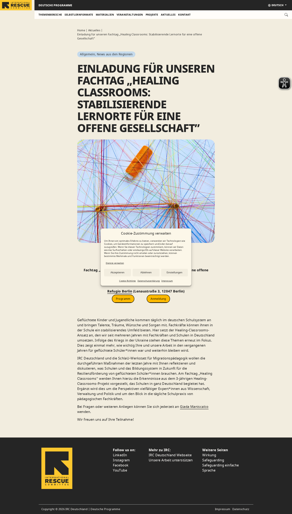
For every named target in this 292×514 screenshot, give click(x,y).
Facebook (120, 465)
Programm (123, 299)
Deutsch (277, 5)
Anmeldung (158, 299)
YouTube (120, 470)
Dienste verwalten (115, 263)
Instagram (121, 460)
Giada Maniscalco (194, 406)
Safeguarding (213, 460)
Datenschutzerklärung (149, 280)
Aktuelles (168, 14)
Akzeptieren (117, 272)
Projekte (152, 14)
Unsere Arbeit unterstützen (171, 460)
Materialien (105, 14)
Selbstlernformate (79, 14)
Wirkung (209, 455)
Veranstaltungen (130, 14)
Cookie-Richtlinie (127, 280)
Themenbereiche (50, 14)
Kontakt (184, 14)
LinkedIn (120, 455)
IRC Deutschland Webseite (170, 455)
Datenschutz (240, 509)
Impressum (167, 280)
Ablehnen (146, 272)
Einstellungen (174, 272)
